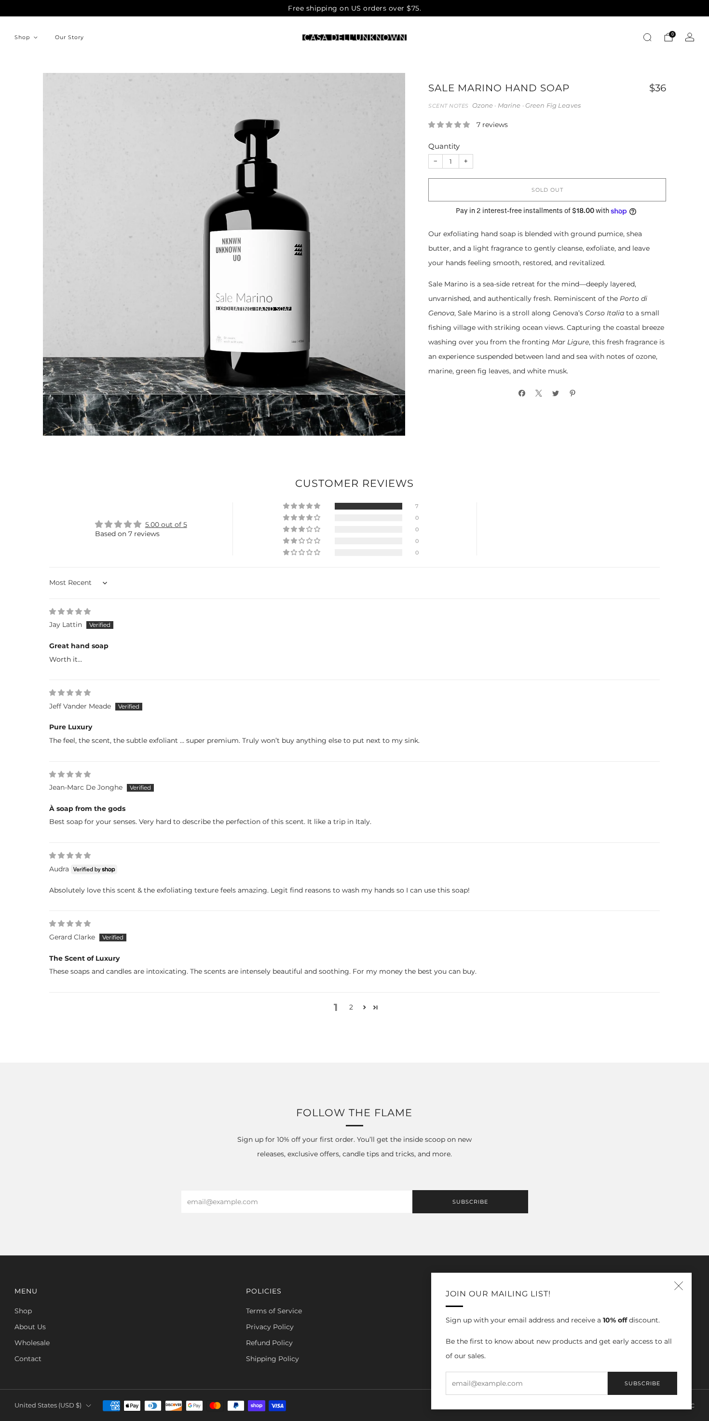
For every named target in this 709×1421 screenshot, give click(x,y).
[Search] (647, 37)
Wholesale (32, 1342)
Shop (22, 37)
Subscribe (642, 1383)
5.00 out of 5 (166, 524)
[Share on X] (539, 393)
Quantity (444, 146)
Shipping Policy (272, 1358)
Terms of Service (274, 1311)
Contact (27, 1358)
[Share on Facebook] (522, 393)
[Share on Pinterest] (573, 393)
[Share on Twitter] (556, 393)
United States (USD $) (48, 1405)
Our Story (69, 37)
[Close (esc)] (679, 1286)
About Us (30, 1326)
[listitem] (354, 8)
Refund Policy (269, 1342)
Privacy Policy (270, 1326)
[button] (450, 124)
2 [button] (351, 1007)
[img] (70, 611)
